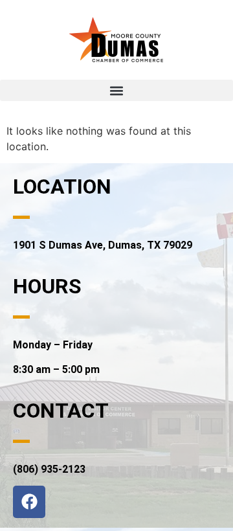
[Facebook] (29, 502)
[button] (116, 90)
